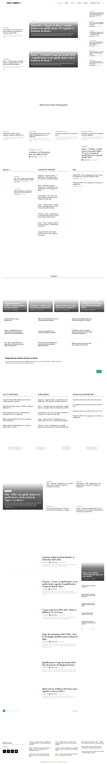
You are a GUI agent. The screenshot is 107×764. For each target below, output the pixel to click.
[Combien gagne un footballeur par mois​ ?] (100, 586)
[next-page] (19, 711)
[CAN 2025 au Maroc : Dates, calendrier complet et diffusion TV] (14, 122)
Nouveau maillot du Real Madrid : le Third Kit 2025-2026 (58, 558)
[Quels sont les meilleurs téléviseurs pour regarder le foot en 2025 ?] (21, 693)
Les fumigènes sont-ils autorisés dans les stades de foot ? (87, 405)
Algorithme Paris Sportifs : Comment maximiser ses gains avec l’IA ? (88, 623)
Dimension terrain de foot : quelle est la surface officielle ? (93, 134)
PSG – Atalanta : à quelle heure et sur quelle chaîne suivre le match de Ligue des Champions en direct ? (60, 485)
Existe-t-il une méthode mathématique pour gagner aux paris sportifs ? (93, 574)
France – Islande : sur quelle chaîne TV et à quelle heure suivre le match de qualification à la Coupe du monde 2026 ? (90, 509)
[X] (12, 751)
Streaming (6, 27)
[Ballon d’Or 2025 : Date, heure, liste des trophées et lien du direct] (98, 344)
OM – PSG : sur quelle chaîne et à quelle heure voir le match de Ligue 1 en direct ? (24, 179)
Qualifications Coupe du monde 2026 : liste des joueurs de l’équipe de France (59, 663)
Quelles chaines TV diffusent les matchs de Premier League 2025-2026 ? (88, 595)
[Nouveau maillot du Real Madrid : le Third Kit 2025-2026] (21, 561)
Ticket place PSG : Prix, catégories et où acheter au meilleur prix (88, 183)
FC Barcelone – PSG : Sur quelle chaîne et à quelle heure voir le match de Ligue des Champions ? (82, 332)
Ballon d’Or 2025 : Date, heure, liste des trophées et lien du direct (81, 344)
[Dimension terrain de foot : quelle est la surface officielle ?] (93, 122)
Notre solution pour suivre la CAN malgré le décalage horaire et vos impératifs (39, 135)
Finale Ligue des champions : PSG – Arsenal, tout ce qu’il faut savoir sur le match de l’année (96, 33)
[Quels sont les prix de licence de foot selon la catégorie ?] (66, 296)
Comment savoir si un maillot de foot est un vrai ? (88, 411)
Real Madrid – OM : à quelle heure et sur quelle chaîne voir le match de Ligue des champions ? (88, 485)
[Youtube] (16, 751)
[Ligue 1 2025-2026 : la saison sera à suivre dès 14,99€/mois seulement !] (8, 191)
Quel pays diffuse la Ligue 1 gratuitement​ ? (11, 319)
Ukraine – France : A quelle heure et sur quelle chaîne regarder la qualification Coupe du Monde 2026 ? (60, 584)
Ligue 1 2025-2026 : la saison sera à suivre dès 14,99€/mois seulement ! (23, 191)
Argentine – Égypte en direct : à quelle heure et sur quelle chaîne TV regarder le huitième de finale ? (52, 28)
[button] (102, 3)
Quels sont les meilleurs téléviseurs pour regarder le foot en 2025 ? (59, 690)
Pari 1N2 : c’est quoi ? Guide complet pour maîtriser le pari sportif (88, 604)
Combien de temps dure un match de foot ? (66, 134)
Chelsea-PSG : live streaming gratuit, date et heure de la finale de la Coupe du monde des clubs (88, 175)
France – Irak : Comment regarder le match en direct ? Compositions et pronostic (96, 23)
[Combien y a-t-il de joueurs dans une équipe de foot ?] (15, 153)
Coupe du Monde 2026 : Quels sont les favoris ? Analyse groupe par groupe (96, 53)
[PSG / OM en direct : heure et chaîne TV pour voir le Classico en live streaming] (84, 63)
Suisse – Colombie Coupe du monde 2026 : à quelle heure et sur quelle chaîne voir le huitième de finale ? (53, 57)
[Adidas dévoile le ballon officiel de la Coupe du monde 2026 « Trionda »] (98, 319)
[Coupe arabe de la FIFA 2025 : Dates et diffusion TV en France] (21, 614)
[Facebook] (4, 751)
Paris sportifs (92, 40)
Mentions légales (49, 762)
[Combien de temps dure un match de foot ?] (66, 122)
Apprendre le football (61, 131)
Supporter (75, 186)
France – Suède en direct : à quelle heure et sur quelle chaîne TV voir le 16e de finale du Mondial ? (13, 62)
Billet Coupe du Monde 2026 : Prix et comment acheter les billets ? (48, 319)
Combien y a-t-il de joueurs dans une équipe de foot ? (39, 153)
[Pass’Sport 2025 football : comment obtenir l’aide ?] (100, 613)
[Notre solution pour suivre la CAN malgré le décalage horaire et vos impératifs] (40, 122)
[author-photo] (30, 157)
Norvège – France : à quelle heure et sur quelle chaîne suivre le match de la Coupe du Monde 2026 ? (96, 14)
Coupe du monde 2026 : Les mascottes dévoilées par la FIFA (47, 331)
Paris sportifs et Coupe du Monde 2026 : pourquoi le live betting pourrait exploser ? (96, 43)
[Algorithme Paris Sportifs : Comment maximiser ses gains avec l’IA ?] (100, 622)
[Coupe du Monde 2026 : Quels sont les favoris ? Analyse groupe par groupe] (84, 53)
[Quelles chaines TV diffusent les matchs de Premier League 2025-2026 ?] (100, 595)
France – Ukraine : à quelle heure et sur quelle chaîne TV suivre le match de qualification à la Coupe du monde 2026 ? (92, 153)
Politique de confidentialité (58, 762)
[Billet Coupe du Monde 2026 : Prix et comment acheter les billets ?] (64, 319)
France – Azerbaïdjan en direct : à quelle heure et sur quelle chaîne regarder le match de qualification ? (14, 332)
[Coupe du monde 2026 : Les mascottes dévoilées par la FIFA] (64, 331)
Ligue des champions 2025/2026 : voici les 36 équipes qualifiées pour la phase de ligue (60, 636)
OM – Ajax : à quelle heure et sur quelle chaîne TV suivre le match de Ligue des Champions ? (14, 344)
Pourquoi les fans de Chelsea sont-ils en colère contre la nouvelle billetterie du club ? (47, 344)
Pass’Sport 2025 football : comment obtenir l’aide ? (87, 613)
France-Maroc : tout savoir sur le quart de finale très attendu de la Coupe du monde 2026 (12, 31)
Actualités (91, 50)
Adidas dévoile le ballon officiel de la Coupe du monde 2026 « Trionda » (82, 319)
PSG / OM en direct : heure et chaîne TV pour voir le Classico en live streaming (96, 62)
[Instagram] (8, 751)
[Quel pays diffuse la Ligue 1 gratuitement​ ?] (30, 319)
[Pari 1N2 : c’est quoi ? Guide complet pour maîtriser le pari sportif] (100, 604)
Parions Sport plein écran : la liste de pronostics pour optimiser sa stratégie (58, 509)
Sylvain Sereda (92, 16)
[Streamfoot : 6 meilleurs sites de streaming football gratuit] (41, 296)
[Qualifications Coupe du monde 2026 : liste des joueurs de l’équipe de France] (21, 666)
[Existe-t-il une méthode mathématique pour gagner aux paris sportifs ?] (92, 565)
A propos (65, 762)
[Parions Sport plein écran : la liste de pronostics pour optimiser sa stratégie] (60, 498)
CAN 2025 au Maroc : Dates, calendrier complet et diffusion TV (13, 134)
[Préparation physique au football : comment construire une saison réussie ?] (15, 296)
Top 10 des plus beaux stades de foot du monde (87, 400)
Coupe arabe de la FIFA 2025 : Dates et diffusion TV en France (59, 611)
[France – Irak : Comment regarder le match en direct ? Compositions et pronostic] (84, 24)
